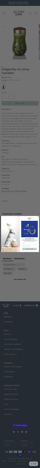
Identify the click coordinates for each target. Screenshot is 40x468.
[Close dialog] (38, 216)
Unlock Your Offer (29, 249)
